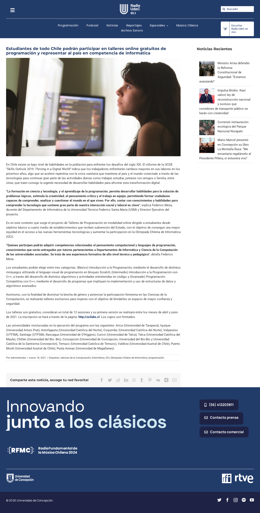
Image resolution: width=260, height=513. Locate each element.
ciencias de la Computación (75, 357)
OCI (107, 357)
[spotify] (244, 500)
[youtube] (252, 500)
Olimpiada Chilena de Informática (128, 357)
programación (156, 357)
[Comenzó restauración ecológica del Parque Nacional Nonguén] (206, 122)
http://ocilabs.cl (89, 317)
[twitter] (219, 500)
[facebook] (227, 500)
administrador (18, 357)
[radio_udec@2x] (130, 5)
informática (98, 357)
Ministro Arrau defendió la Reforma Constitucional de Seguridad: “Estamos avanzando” (224, 72)
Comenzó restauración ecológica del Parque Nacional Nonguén (233, 126)
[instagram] (236, 500)
